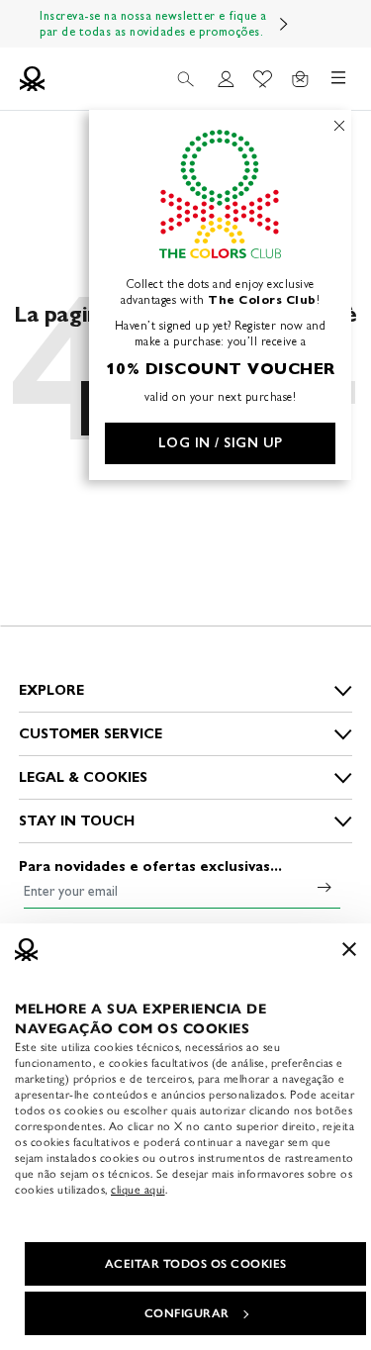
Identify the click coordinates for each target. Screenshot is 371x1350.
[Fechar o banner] (349, 949)
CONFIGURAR (187, 1313)
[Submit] (324, 887)
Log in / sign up (220, 442)
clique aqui (138, 1190)
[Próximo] (284, 24)
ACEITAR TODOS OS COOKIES (196, 1264)
